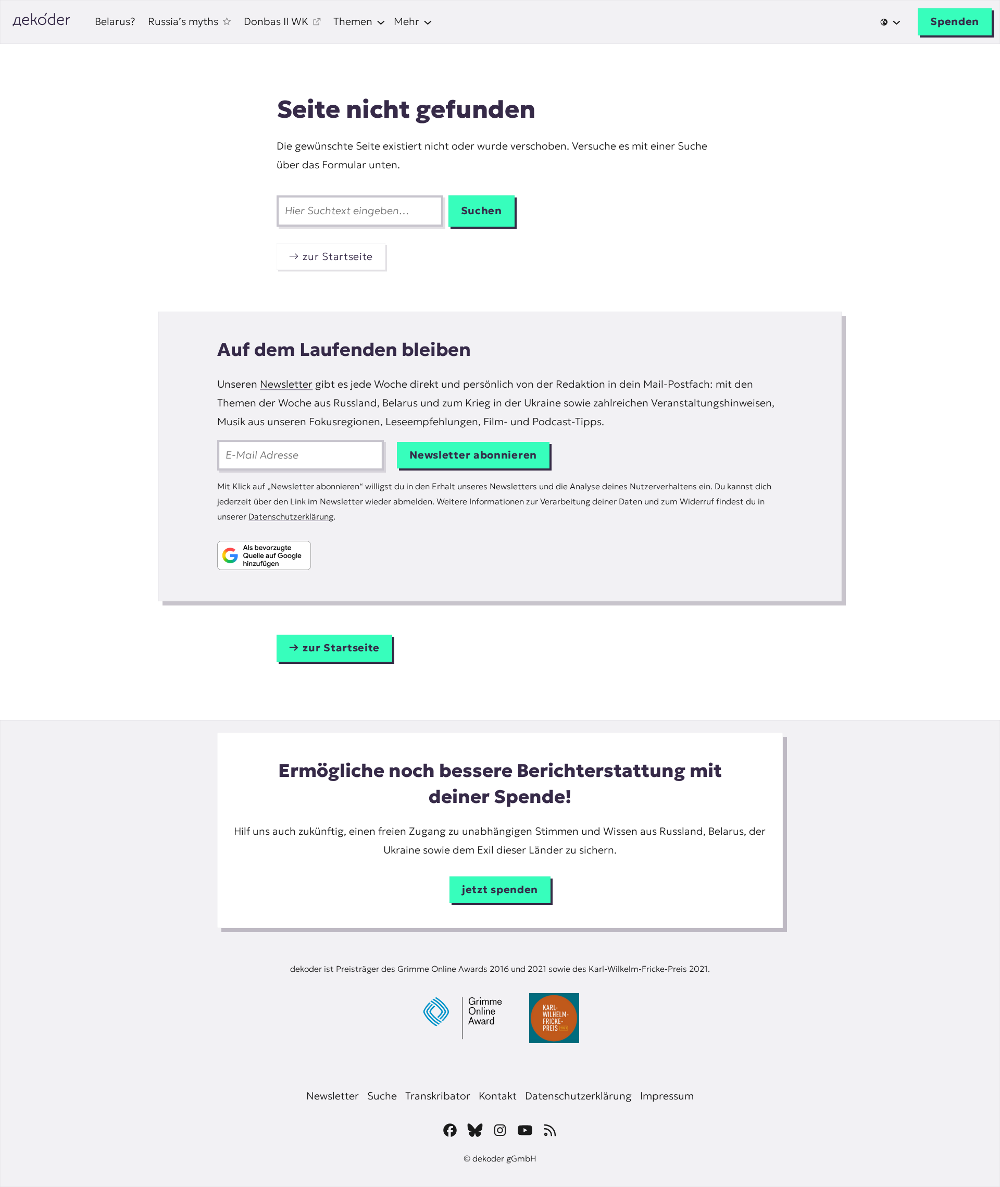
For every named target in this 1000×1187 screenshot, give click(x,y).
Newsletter (286, 384)
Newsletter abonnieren (473, 455)
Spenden (954, 21)
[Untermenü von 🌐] (890, 22)
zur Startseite (338, 256)
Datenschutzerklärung (290, 516)
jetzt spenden (500, 889)
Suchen (481, 210)
